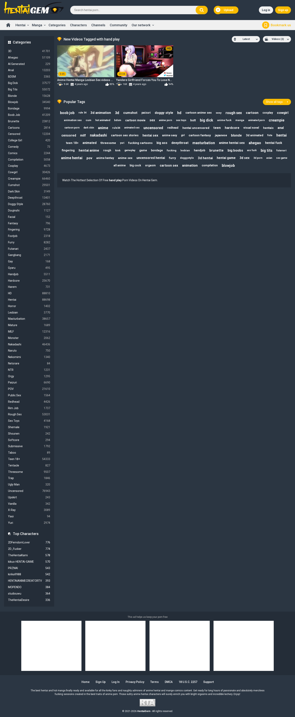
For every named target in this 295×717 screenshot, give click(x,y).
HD (29, 293)
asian (269, 158)
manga (239, 120)
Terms (154, 682)
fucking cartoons (140, 143)
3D (29, 51)
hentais (268, 128)
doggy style (164, 113)
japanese (221, 135)
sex (152, 120)
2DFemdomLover (29, 542)
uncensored (153, 128)
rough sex (234, 113)
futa (269, 135)
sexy (219, 112)
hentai (281, 135)
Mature (29, 325)
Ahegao (29, 57)
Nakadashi (29, 344)
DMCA (169, 682)
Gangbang (29, 255)
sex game (281, 158)
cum (88, 120)
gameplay (129, 150)
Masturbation (29, 318)
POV (29, 388)
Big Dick (29, 83)
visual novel (251, 127)
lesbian (185, 150)
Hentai (20, 25)
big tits (266, 150)
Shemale (29, 427)
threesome (108, 143)
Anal (29, 70)
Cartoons (29, 127)
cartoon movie (135, 120)
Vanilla (29, 503)
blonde (236, 135)
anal (281, 128)
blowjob (228, 165)
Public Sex (29, 395)
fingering (68, 150)
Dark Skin (29, 191)
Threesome (29, 471)
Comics (29, 153)
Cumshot (29, 185)
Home (8, 25)
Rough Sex (29, 414)
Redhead (29, 401)
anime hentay (105, 158)
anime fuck (224, 120)
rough (107, 150)
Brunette (29, 121)
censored (68, 135)
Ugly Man (29, 484)
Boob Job (29, 114)
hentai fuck (273, 143)
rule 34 (82, 112)
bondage (157, 150)
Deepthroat (29, 197)
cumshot (130, 113)
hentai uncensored (195, 128)
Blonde (29, 95)
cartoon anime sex (198, 112)
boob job (67, 113)
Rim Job (29, 408)
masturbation (203, 143)
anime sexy (169, 135)
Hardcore (29, 280)
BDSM (29, 76)
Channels (98, 25)
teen (217, 128)
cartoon (252, 113)
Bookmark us (281, 25)
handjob (199, 150)
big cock (135, 165)
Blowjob (29, 102)
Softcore (29, 440)
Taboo (29, 452)
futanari (281, 150)
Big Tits (29, 89)
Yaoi (29, 516)
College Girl (29, 140)
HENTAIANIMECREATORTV (29, 580)
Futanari (29, 248)
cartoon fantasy (200, 135)
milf (83, 135)
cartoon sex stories (124, 135)
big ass (162, 143)
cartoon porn (71, 127)
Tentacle (29, 465)
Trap (29, 478)
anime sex (125, 158)
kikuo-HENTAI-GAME (29, 561)
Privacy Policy (135, 682)
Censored (29, 134)
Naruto (29, 350)
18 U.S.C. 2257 (188, 682)
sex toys (181, 120)
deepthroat (179, 143)
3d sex (244, 158)
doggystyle (187, 157)
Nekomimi (29, 357)
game (143, 150)
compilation (210, 165)
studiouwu (29, 593)
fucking (171, 150)
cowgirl (282, 113)
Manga (37, 25)
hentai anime (89, 150)
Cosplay (29, 165)
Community (118, 25)
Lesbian (29, 312)
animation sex (73, 120)
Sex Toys (29, 420)
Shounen (29, 433)
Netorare (29, 363)
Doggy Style (29, 204)
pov (89, 158)
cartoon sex (169, 165)
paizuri (146, 112)
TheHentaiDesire (29, 600)
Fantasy (29, 223)
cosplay (267, 112)
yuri (122, 143)
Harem (29, 286)
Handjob (29, 274)
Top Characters (26, 534)
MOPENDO (29, 587)
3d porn (257, 158)
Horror (29, 306)
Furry (29, 242)
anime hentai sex (232, 143)
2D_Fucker (29, 548)
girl (183, 135)
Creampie (29, 178)
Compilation (29, 159)
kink (117, 150)
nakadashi (98, 135)
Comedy (29, 146)
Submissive (29, 446)
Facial (29, 216)
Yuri (29, 522)
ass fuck (252, 150)
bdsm (117, 120)
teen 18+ (72, 143)
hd (179, 113)
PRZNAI (29, 568)
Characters (78, 25)
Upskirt (29, 497)
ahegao (255, 143)
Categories (57, 25)
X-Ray (29, 510)
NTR (29, 369)
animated (89, 143)
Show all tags (274, 101)
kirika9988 (29, 574)
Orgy (29, 376)
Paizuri (29, 382)
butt (193, 120)
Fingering (29, 229)
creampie (276, 120)
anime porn (165, 120)
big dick (206, 120)
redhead (172, 127)
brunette (216, 150)
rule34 (116, 127)
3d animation (101, 113)
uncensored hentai (150, 158)
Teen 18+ (29, 459)
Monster (29, 338)
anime (103, 128)
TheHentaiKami (29, 555)
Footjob (29, 236)
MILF (29, 331)
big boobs (235, 150)
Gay (29, 261)
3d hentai (205, 158)
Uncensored (29, 490)
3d (117, 113)
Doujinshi (29, 210)
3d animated (254, 135)
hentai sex (150, 135)
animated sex (131, 127)
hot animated (102, 120)
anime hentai (71, 158)
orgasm (150, 165)
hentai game (226, 158)
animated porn (256, 120)
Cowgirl (29, 172)
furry (172, 158)
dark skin (88, 127)
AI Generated (29, 64)
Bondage (29, 108)
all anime (120, 165)
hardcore (232, 128)
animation (190, 165)
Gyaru (29, 267)
